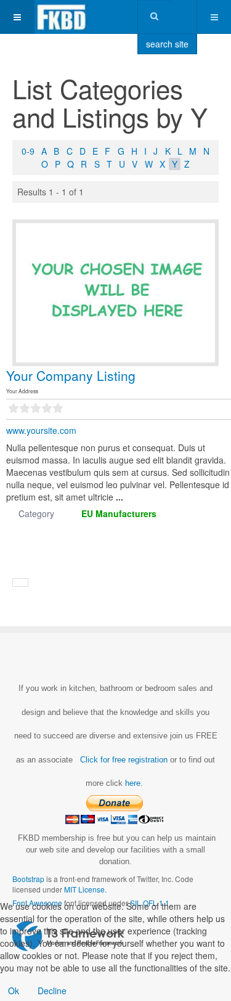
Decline (52, 990)
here (132, 783)
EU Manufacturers (118, 513)
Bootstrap (28, 878)
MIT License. (85, 889)
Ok (13, 990)
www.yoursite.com (41, 430)
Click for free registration (122, 759)
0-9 (28, 151)
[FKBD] (61, 17)
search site (167, 44)
